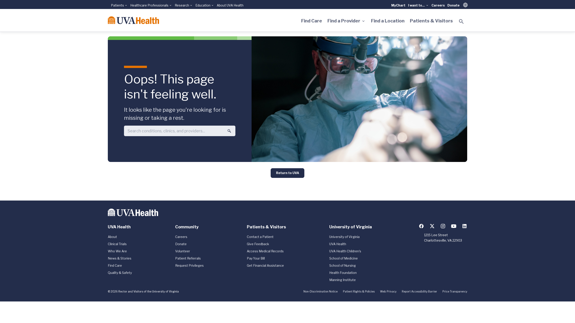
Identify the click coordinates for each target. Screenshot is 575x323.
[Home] (133, 20)
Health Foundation (343, 273)
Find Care (311, 21)
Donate (453, 5)
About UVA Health (230, 5)
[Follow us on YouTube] (453, 226)
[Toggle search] (461, 21)
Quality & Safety (120, 273)
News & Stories (119, 258)
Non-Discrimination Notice (320, 291)
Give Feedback (258, 244)
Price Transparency (454, 291)
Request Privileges (189, 265)
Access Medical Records (265, 251)
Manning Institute (342, 280)
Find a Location (388, 21)
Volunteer (182, 251)
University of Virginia (344, 237)
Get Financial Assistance (265, 265)
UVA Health (337, 244)
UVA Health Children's (345, 251)
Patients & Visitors (431, 21)
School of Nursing (342, 265)
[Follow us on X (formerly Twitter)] (432, 226)
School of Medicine (343, 258)
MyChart (398, 5)
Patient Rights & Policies (359, 291)
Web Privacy (388, 291)
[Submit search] (229, 131)
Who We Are (117, 251)
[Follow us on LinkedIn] (464, 226)
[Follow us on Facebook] (421, 226)
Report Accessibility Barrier (419, 291)
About (112, 237)
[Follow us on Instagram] (443, 226)
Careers (438, 5)
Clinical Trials (117, 244)
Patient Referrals (188, 258)
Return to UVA (287, 173)
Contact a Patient (260, 237)
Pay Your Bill (256, 258)
